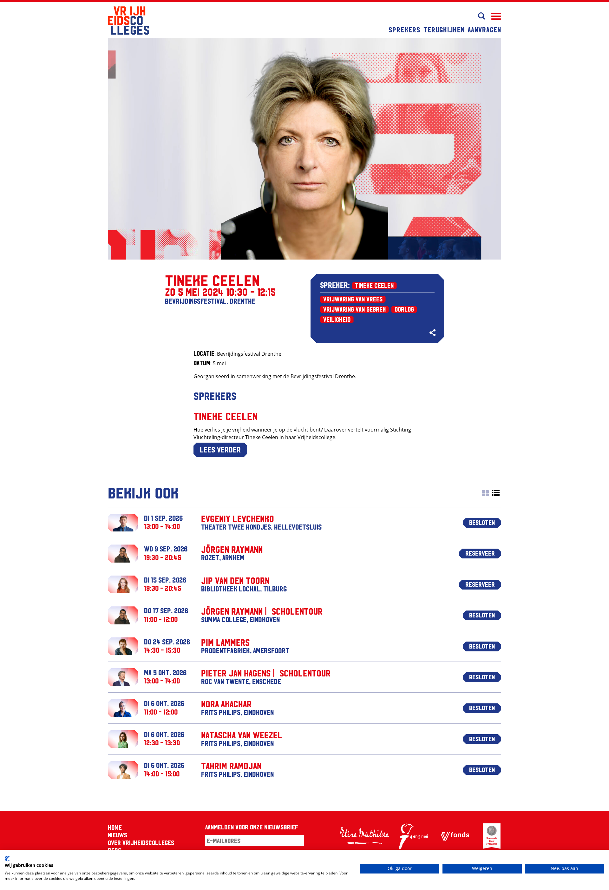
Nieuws (117, 835)
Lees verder (220, 449)
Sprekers (404, 29)
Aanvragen (484, 29)
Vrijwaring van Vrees (353, 299)
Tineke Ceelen (374, 285)
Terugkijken (444, 29)
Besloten (482, 522)
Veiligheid (336, 319)
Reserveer (480, 553)
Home (115, 827)
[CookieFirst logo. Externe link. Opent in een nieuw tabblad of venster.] (7, 858)
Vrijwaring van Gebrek (354, 309)
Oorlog (404, 309)
